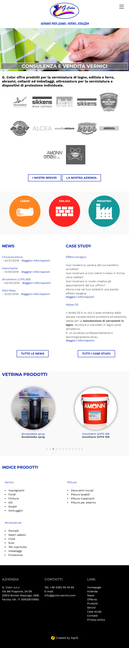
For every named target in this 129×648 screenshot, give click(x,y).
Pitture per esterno (83, 502)
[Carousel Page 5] (59, 449)
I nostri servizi (44, 177)
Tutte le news (32, 353)
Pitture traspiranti (82, 498)
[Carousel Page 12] (82, 449)
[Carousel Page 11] (79, 449)
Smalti (12, 506)
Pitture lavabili (80, 494)
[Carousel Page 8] (69, 449)
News (90, 595)
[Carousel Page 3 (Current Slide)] (53, 449)
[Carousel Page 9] (72, 449)
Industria (104, 201)
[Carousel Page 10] (75, 449)
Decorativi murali (82, 490)
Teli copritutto (17, 547)
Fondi (12, 494)
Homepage (94, 587)
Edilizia (64, 201)
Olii (10, 502)
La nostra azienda (81, 177)
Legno (25, 201)
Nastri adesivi (17, 534)
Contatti (92, 615)
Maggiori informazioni (36, 260)
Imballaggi (15, 551)
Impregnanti (16, 490)
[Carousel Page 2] (50, 449)
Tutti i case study (96, 353)
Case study (94, 611)
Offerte (92, 599)
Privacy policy (96, 619)
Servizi (91, 607)
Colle (11, 538)
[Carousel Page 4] (56, 449)
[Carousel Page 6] (63, 449)
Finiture (13, 498)
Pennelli (13, 530)
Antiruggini (15, 510)
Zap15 (74, 637)
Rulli (11, 543)
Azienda (92, 591)
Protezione (15, 555)
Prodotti (92, 603)
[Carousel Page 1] (47, 449)
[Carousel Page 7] (66, 449)
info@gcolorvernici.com (60, 595)
